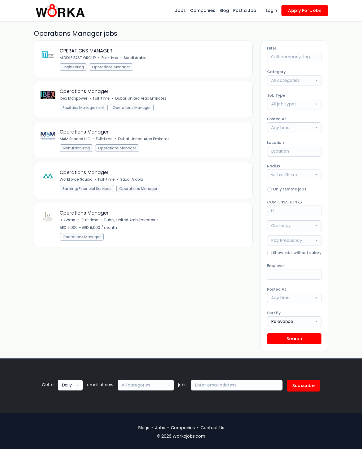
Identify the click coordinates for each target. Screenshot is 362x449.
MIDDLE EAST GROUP (78, 57)
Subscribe (303, 386)
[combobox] (294, 80)
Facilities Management (84, 107)
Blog (224, 10)
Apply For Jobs (304, 10)
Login (271, 10)
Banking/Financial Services (87, 188)
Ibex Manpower (73, 98)
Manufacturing (76, 148)
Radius (273, 166)
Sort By (274, 312)
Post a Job (244, 10)
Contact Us (212, 428)
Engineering (73, 67)
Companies (202, 10)
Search (294, 339)
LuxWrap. (68, 220)
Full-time (109, 57)
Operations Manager (111, 67)
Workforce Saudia (76, 179)
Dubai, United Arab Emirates (140, 98)
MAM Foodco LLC (75, 138)
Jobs (180, 10)
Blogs (143, 428)
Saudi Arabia (135, 57)
